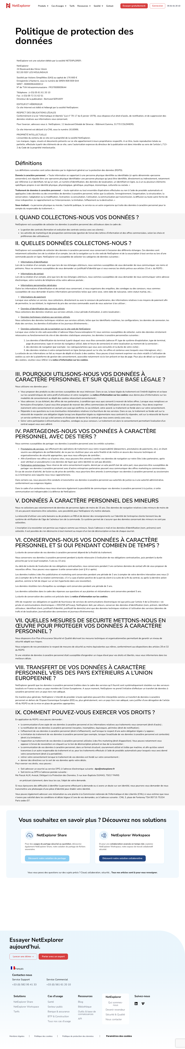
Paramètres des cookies (119, 1036)
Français (19, 968)
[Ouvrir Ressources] (90, 6)
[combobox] (17, 968)
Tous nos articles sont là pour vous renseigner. (134, 872)
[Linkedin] (136, 1003)
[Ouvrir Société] (102, 6)
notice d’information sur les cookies (70, 359)
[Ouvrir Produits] (48, 6)
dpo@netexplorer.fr (105, 768)
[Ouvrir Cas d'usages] (66, 6)
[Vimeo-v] (142, 1003)
